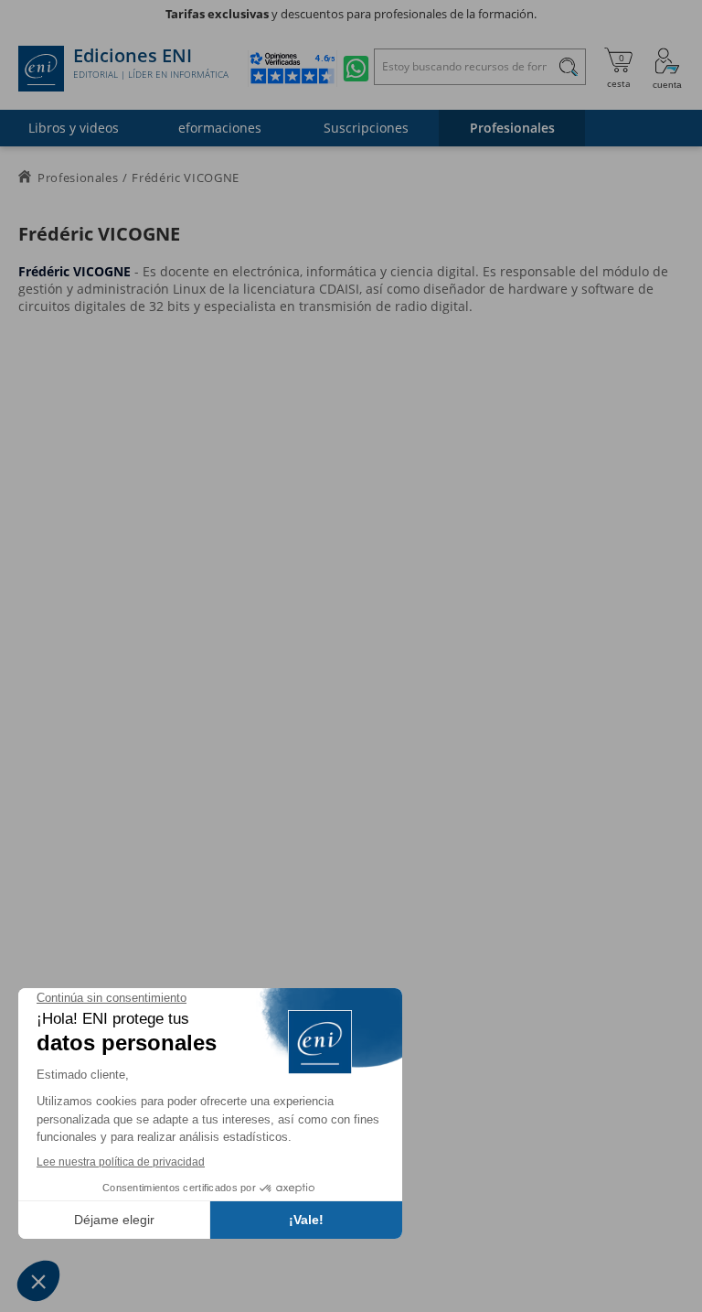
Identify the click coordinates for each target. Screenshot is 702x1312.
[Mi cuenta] (667, 69)
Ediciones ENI (151, 63)
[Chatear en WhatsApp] (356, 68)
